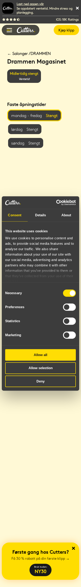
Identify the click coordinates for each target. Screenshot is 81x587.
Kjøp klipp (66, 30)
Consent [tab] (14, 215)
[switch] (69, 307)
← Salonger (29, 53)
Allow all (40, 355)
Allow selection (41, 368)
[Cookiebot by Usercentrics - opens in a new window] (57, 202)
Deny (40, 381)
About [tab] (66, 215)
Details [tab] (40, 215)
